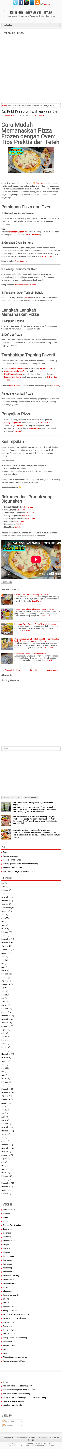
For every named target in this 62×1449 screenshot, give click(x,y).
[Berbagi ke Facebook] (11, 582)
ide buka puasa (9, 1241)
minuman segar (9, 1283)
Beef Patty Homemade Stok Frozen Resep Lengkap (34, 816)
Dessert (6, 1221)
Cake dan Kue (9, 1210)
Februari (4, 890)
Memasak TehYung (11, 1275)
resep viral (7, 1341)
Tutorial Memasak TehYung (14, 1361)
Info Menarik (8, 1248)
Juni (3, 918)
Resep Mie (7, 1326)
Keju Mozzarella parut (13, 374)
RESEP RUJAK (9, 1334)
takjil (5, 1353)
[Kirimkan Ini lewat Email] (2, 582)
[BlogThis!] (5, 582)
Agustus (5, 911)
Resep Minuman (10, 1330)
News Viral (7, 1287)
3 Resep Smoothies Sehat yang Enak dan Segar (34, 609)
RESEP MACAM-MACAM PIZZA (16, 1314)
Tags (18, 798)
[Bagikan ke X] (8, 582)
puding (6, 1299)
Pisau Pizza (34, 428)
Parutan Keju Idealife (12, 377)
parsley (20, 425)
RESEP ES (7, 1303)
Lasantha (46, 1443)
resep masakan (9, 1322)
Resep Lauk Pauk (10, 1310)
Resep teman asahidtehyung (15, 1338)
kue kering (7, 1264)
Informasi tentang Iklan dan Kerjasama (19, 871)
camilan (6, 1213)
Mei (2, 883)
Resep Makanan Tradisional (14, 1318)
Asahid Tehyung (10, 115)
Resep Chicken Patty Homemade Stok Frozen (31, 830)
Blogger (31, 1440)
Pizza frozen (41, 183)
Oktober (4, 904)
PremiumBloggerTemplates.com (20, 1445)
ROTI (5, 1349)
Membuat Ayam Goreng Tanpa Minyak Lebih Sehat (35, 624)
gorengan (7, 1233)
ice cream (7, 1237)
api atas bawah (48, 256)
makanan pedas (10, 1268)
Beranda (33, 670)
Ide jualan (7, 1244)
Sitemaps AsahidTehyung (13, 1401)
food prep (7, 1229)
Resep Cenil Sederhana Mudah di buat (30, 654)
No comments (41, 115)
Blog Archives (31, 798)
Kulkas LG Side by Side (18, 232)
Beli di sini (55, 386)
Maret (3, 928)
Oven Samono (21, 261)
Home (4, 105)
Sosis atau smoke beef (14, 371)
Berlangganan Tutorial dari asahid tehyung (20, 864)
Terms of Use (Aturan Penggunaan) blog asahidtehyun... (26, 1397)
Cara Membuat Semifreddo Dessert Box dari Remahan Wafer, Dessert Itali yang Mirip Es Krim (36, 640)
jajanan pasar (8, 1256)
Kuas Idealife (14, 386)
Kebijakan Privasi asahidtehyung (16, 1394)
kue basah (7, 1260)
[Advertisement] (31, 81)
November (5, 901)
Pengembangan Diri (11, 1295)
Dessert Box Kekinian (12, 1225)
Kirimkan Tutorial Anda (12, 868)
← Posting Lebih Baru (11, 670)
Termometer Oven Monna (25, 285)
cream (5, 1217)
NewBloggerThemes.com (44, 1445)
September (6, 908)
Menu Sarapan (9, 1279)
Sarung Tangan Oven (12, 422)
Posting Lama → (53, 670)
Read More (36, 601)
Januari (4, 894)
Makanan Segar (9, 1272)
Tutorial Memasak (10, 856)
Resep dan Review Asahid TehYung (31, 12)
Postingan (9, 1421)
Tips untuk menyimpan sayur (15, 1357)
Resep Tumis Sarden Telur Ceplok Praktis (31, 594)
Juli (2, 915)
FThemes (23, 1443)
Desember (5, 897)
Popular (7, 798)
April (3, 887)
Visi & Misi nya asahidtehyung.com (17, 1386)
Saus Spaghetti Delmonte (15, 368)
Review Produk (9, 1345)
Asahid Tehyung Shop (12, 860)
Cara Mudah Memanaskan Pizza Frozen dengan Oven (29, 111)
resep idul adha (9, 1307)
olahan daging (9, 1291)
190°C (26, 298)
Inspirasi (6, 1252)
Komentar (9, 1425)
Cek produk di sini (32, 235)
